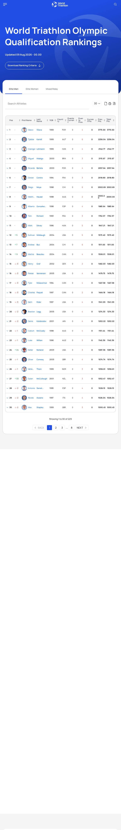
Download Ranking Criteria (22, 65)
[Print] (109, 103)
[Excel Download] (114, 103)
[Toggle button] (7, 130)
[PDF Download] (105, 103)
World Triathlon (60, 4)
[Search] (115, 4)
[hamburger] (5, 4)
